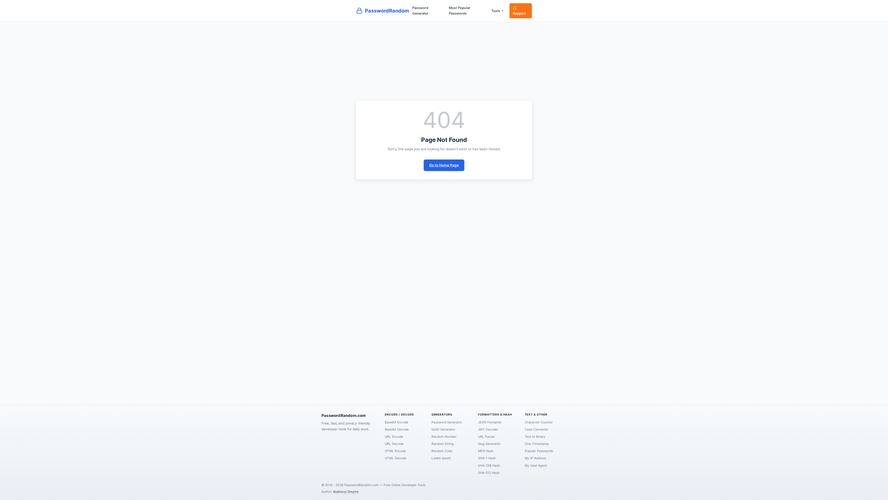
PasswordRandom (387, 11)
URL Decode (394, 444)
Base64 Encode (396, 422)
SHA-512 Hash (489, 473)
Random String (442, 444)
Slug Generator (489, 444)
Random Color (442, 451)
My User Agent (536, 465)
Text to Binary (535, 436)
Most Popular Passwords (459, 10)
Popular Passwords (539, 451)
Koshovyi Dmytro (346, 492)
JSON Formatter (490, 422)
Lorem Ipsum (441, 458)
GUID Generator (443, 429)
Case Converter (536, 429)
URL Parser (486, 436)
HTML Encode (395, 451)
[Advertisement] (444, 56)
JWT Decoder (488, 429)
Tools (495, 11)
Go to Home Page (444, 165)
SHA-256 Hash (489, 465)
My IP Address (535, 458)
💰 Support (519, 10)
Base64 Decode (397, 429)
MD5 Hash (485, 451)
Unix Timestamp (537, 444)
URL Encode (394, 436)
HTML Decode (395, 458)
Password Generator (420, 10)
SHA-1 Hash (487, 458)
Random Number (444, 436)
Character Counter (539, 422)
